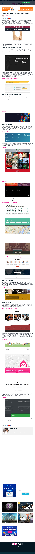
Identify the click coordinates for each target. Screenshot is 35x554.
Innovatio (4, 352)
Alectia (4, 397)
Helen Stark (7, 15)
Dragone (4, 181)
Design (15, 15)
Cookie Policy (14, 3)
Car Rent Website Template (9, 241)
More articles (12, 434)
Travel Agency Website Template (10, 78)
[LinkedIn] (5, 18)
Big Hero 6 (4, 147)
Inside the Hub (6, 287)
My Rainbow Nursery (7, 339)
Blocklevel (4, 111)
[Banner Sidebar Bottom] (9, 531)
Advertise (17, 549)
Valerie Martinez (6, 379)
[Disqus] (17, 449)
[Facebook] (10, 18)
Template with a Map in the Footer (11, 202)
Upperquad (5, 54)
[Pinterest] (9, 18)
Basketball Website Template (9, 308)
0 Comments (19, 15)
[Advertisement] (25, 532)
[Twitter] (7, 18)
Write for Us (21, 549)
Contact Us (13, 549)
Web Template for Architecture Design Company (14, 257)
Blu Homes (5, 131)
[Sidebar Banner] (9, 490)
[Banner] (17, 9)
